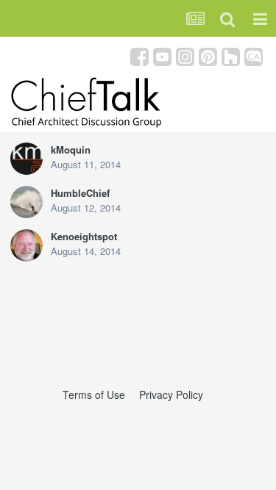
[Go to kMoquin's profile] (26, 159)
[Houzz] (231, 55)
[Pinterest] (208, 55)
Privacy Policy (171, 394)
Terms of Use (94, 394)
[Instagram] (185, 55)
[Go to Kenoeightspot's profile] (26, 245)
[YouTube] (162, 55)
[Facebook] (139, 55)
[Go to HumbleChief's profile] (26, 202)
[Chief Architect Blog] (253, 55)
